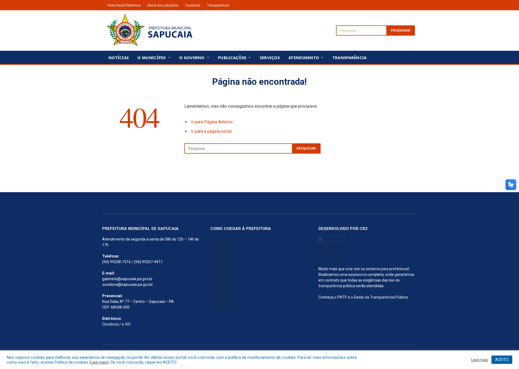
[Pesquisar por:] (238, 148)
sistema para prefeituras (387, 269)
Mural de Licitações (163, 5)
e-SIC (126, 324)
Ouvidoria (192, 5)
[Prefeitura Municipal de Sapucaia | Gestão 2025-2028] (149, 30)
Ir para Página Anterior (212, 121)
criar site (352, 269)
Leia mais (99, 362)
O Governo (192, 57)
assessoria (357, 274)
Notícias (118, 57)
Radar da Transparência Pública (381, 297)
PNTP (342, 297)
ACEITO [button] (501, 359)
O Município (151, 57)
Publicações (232, 57)
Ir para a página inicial (211, 131)
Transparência (218, 5)
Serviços (270, 57)
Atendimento (303, 57)
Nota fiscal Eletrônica (124, 5)
